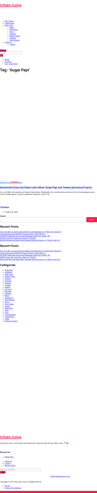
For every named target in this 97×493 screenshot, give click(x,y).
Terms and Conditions (13, 488)
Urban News (9, 23)
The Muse (4, 207)
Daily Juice (9, 25)
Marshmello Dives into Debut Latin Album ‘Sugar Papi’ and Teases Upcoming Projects (46, 187)
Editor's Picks (5, 183)
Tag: (11, 64)
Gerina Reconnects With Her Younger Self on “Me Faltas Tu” (23, 234)
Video (7, 319)
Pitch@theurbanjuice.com (60, 476)
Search (3, 216)
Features (8, 283)
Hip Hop (8, 291)
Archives (8, 62)
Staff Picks (9, 308)
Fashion (8, 279)
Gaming (8, 285)
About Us (8, 42)
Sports (7, 306)
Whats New (9, 457)
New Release (14, 40)
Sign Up (3, 51)
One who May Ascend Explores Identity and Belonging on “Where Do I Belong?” (31, 232)
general (7, 287)
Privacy (7, 486)
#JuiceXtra (13, 30)
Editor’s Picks (14, 36)
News (11, 32)
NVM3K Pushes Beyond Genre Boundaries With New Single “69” (25, 236)
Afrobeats (8, 272)
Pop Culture (9, 21)
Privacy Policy (10, 466)
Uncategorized (10, 315)
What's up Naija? (11, 321)
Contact (12, 44)
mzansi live (9, 298)
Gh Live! (8, 289)
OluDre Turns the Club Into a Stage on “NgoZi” (18, 238)
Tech (6, 313)
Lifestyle (12, 38)
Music (11, 27)
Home (7, 60)
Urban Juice (10, 5)
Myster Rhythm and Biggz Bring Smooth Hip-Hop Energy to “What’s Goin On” (30, 240)
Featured (12, 34)
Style (7, 310)
